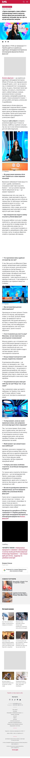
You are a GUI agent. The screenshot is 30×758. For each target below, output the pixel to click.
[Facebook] (2, 42)
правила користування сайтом (15, 724)
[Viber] (8, 42)
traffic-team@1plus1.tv (15, 747)
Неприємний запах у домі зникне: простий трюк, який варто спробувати (21, 684)
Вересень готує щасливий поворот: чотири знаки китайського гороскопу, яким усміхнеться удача (21, 625)
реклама (15, 711)
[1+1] (4, 2)
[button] (27, 1)
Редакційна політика (15, 725)
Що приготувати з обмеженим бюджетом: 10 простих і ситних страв (8, 684)
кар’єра (15, 716)
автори (15, 719)
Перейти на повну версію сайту (15, 692)
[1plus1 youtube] (20, 700)
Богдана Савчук (7, 563)
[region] (15, 66)
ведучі (15, 717)
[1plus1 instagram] (9, 700)
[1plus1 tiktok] (14, 700)
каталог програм (15, 714)
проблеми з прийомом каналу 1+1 (15, 712)
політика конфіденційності (15, 722)
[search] (24, 2)
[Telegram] (5, 42)
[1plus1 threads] (12, 700)
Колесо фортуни (7, 6)
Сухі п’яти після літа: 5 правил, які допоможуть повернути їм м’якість (8, 623)
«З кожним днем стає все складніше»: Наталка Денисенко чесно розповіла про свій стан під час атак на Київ (21, 644)
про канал (15, 709)
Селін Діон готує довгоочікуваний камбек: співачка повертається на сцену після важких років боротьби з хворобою (8, 644)
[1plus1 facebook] (17, 700)
